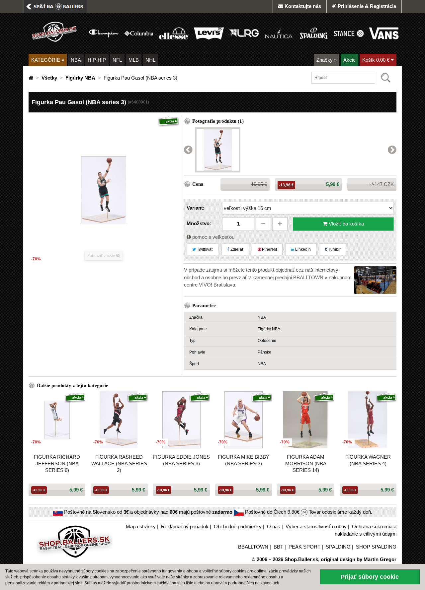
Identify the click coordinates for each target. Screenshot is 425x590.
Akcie (349, 60)
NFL (117, 60)
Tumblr (334, 249)
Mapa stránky (141, 526)
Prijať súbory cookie (370, 576)
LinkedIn (302, 249)
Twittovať (204, 249)
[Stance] (349, 33)
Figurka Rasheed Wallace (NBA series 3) (119, 463)
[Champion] (104, 33)
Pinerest (269, 249)
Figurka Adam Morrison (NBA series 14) (305, 463)
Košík (375, 60)
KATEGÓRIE (47, 60)
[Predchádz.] (188, 150)
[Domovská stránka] (32, 78)
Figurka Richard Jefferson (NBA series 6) (57, 463)
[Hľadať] (385, 77)
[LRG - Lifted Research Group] (244, 33)
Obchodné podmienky (238, 526)
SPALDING (338, 547)
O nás (273, 526)
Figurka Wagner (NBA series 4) (368, 460)
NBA (76, 60)
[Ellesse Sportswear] (174, 33)
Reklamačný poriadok (185, 526)
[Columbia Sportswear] (138, 33)
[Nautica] (279, 33)
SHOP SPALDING (376, 547)
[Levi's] (208, 33)
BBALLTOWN (253, 547)
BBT (278, 547)
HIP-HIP (97, 60)
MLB (133, 60)
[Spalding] (314, 33)
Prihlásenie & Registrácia (367, 6)
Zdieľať (236, 249)
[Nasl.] (392, 150)
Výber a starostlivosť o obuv (316, 526)
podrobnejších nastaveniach (253, 583)
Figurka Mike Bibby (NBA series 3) (243, 460)
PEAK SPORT (304, 547)
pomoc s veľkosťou (212, 237)
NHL (150, 60)
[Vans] (383, 33)
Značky (326, 60)
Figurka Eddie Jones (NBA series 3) (181, 460)
